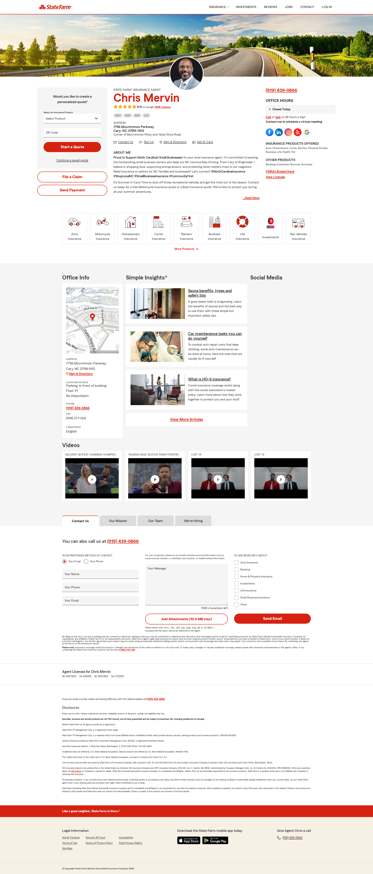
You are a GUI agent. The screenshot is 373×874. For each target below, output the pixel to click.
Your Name (71, 574)
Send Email (272, 619)
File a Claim (72, 177)
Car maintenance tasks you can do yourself (215, 336)
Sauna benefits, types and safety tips (210, 293)
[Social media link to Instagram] (288, 132)
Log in (327, 7)
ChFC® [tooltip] (118, 115)
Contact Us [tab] (80, 521)
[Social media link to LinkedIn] (279, 132)
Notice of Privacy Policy (99, 843)
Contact (307, 7)
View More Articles (186, 419)
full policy (76, 771)
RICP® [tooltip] (137, 115)
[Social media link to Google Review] (307, 132)
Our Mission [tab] (118, 521)
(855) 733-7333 (127, 650)
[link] (55, 7)
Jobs (289, 7)
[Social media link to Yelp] (298, 132)
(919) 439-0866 (281, 90)
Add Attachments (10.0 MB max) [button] (186, 619)
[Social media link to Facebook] (270, 132)
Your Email (74, 561)
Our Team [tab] (155, 521)
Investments (246, 7)
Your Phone (96, 561)
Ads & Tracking (70, 837)
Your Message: (156, 568)
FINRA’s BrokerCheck (280, 171)
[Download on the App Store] (188, 840)
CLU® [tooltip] (146, 115)
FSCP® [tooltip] (128, 115)
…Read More (251, 198)
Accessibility (126, 837)
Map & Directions (81, 373)
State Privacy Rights (130, 843)
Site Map (67, 848)
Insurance (217, 7)
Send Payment (72, 190)
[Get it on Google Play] (215, 840)
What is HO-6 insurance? (209, 379)
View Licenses (275, 177)
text (278, 117)
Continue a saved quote (72, 160)
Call (268, 117)
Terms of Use (69, 843)
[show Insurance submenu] (227, 7)
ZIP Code (52, 132)
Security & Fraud (95, 837)
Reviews (270, 7)
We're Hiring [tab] (193, 521)
